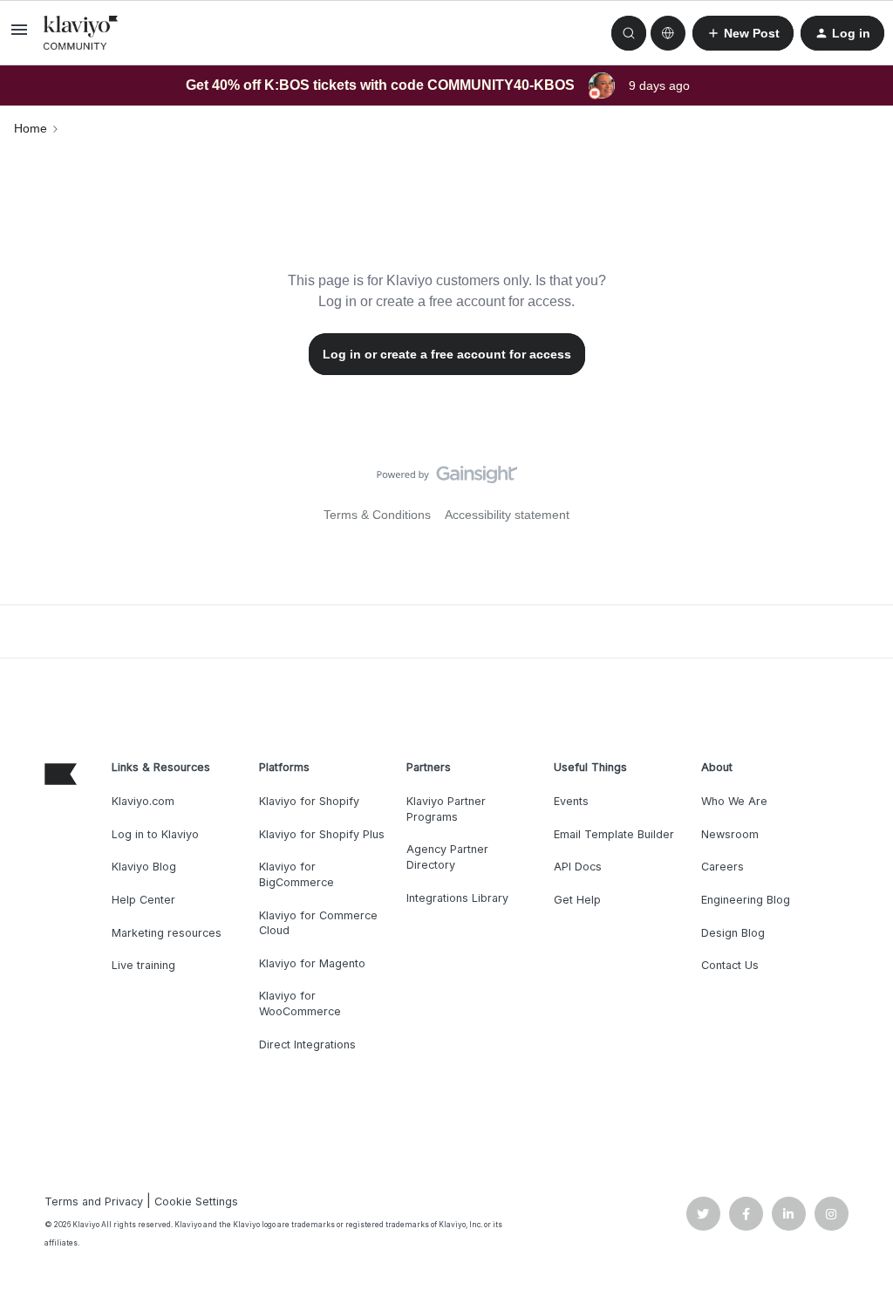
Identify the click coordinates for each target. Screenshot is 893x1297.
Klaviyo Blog (144, 866)
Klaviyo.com (143, 801)
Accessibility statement (507, 515)
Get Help (577, 899)
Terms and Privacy (93, 1201)
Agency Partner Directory (447, 857)
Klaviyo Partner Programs (446, 809)
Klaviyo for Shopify (309, 801)
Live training (143, 965)
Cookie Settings (196, 1201)
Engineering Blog (745, 899)
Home (30, 128)
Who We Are (734, 801)
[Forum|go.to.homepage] (81, 33)
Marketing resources (167, 932)
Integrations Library (457, 897)
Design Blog (733, 932)
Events (571, 801)
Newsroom (730, 834)
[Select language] (668, 33)
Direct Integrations (307, 1044)
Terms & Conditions (377, 515)
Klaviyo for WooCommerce (300, 1003)
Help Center (143, 899)
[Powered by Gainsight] (447, 479)
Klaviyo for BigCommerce (296, 874)
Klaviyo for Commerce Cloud (318, 923)
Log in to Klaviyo (155, 834)
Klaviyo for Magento (312, 963)
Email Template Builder (614, 834)
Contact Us (730, 965)
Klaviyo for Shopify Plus (322, 834)
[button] (19, 36)
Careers (722, 866)
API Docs (578, 866)
